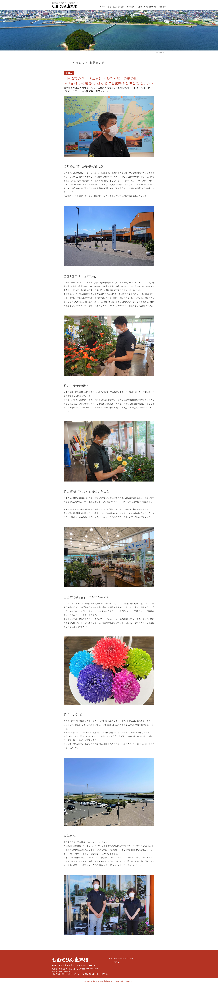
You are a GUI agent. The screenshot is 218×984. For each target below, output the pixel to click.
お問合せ (162, 7)
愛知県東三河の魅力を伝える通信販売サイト (65, 5)
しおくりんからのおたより (147, 7)
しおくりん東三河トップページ (121, 958)
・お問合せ (115, 962)
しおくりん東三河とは (116, 7)
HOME (102, 7)
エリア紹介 (131, 7)
